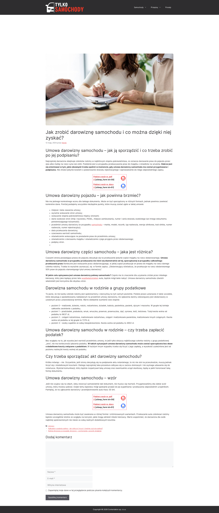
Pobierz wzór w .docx (103, 184)
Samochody (138, 7)
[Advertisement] (109, 32)
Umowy (51, 426)
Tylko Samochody (98, 7)
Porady (168, 7)
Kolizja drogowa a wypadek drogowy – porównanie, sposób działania (74, 431)
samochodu (96, 225)
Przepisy (154, 7)
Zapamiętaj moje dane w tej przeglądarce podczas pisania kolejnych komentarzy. (85, 490)
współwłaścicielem (89, 278)
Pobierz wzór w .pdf (102, 177)
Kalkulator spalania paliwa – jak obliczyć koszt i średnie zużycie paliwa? (75, 428)
